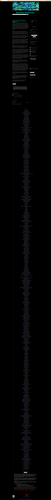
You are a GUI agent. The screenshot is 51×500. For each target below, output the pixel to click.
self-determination (25, 335)
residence (26, 447)
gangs (26, 324)
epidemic (25, 403)
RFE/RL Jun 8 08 (20, 40)
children (25, 271)
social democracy (25, 458)
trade (26, 290)
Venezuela (26, 314)
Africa (25, 126)
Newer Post (13, 102)
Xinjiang (25, 385)
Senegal (25, 313)
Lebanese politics (25, 239)
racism (25, 177)
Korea (26, 185)
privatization (25, 200)
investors (26, 418)
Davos (26, 297)
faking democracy (25, 323)
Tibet (25, 148)
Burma (26, 259)
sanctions (26, 334)
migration (26, 250)
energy (25, 125)
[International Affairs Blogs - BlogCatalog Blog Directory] (34, 56)
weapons (25, 343)
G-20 (25, 356)
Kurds (26, 306)
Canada (25, 111)
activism (25, 268)
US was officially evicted (20, 63)
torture (25, 158)
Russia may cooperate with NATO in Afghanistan (19, 21)
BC (25, 222)
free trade (26, 234)
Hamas (25, 149)
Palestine (25, 112)
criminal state (25, 186)
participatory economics (25, 439)
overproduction (26, 332)
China (26, 128)
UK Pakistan (26, 380)
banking (25, 242)
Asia (25, 191)
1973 (25, 344)
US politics (26, 138)
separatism (26, 201)
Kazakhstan (26, 364)
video (26, 465)
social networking (25, 460)
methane (25, 426)
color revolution (25, 215)
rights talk (26, 451)
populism (25, 285)
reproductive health (26, 253)
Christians (26, 261)
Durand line (26, 298)
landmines (26, 328)
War (25, 205)
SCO (25, 204)
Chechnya (25, 353)
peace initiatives (26, 154)
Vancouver (26, 383)
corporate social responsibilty (25, 173)
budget (25, 269)
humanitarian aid (25, 156)
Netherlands (25, 371)
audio (26, 391)
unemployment (25, 464)
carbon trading (26, 319)
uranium (25, 136)
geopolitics (26, 248)
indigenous (26, 119)
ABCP (26, 345)
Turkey (25, 267)
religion (25, 219)
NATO (25, 134)
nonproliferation (25, 181)
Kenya (26, 365)
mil (25, 429)
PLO (25, 374)
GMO (25, 300)
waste (26, 467)
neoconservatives (25, 432)
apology (25, 390)
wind (26, 469)
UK (25, 159)
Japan (26, 168)
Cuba (26, 296)
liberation (26, 421)
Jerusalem (26, 304)
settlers (25, 455)
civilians (25, 214)
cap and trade (25, 270)
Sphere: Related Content (15, 93)
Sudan (26, 266)
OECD (26, 372)
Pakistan (25, 117)
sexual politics (26, 288)
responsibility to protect (26, 449)
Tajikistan (26, 379)
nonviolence (25, 139)
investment (26, 417)
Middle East (25, 163)
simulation (26, 457)
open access (25, 251)
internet (25, 327)
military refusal (25, 147)
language (25, 419)
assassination (25, 231)
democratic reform (25, 400)
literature (26, 422)
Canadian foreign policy (25, 127)
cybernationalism (25, 398)
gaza (25, 116)
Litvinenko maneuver (26, 309)
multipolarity (25, 157)
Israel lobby (25, 193)
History (25, 225)
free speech (26, 410)
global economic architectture (26, 277)
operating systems (25, 437)
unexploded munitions (26, 342)
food (25, 175)
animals (25, 389)
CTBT (26, 352)
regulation (26, 252)
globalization (25, 130)
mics (26, 428)
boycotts (25, 172)
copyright (25, 167)
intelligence (25, 279)
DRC (25, 202)
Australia (26, 192)
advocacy (25, 241)
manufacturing (26, 423)
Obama (26, 373)
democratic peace (25, 399)
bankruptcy (26, 243)
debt (26, 233)
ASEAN (26, 346)
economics (26, 118)
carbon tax (26, 318)
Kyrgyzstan (26, 307)
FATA (26, 355)
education (25, 174)
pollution (26, 441)
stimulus (25, 461)
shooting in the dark (26, 336)
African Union (25, 347)
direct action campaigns (25, 206)
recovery (25, 445)
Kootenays (26, 366)
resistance (26, 448)
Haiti (26, 224)
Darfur (25, 203)
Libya (26, 308)
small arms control (25, 337)
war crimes (26, 166)
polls (26, 165)
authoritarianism (26, 392)
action (25, 146)
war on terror (25, 120)
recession (25, 155)
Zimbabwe (25, 213)
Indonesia (26, 360)
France (25, 262)
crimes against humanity (25, 196)
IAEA (25, 210)
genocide (25, 247)
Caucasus (25, 223)
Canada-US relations (25, 140)
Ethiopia (25, 238)
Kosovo (25, 305)
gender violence (26, 325)
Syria (26, 211)
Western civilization (26, 384)
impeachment (25, 326)
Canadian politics (25, 129)
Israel (25, 110)
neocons (25, 431)
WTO (25, 229)
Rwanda (25, 240)
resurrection (25, 450)
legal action (25, 420)
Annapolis (26, 257)
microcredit (25, 427)
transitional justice (26, 220)
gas (25, 276)
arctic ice (26, 316)
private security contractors (25, 287)
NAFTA (26, 194)
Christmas (26, 295)
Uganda (25, 382)
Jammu (26, 361)
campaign (25, 135)
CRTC (26, 351)
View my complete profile (27, 496)
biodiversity (25, 244)
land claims (26, 249)
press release (25, 286)
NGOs (26, 195)
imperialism (26, 278)
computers (26, 395)
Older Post (27, 102)
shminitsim (26, 456)
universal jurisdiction (26, 221)
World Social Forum (25, 315)
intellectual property (26, 187)
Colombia (25, 354)
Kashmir (25, 363)
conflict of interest (26, 232)
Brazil (26, 258)
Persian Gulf (25, 375)
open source (25, 436)
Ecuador (25, 299)
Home (20, 102)
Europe (25, 150)
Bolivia (25, 182)
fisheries (25, 408)
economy (25, 115)
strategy (25, 289)
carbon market (26, 317)
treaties (25, 291)
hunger (25, 413)
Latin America (25, 144)
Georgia (25, 137)
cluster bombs (25, 272)
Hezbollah (25, 183)
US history (26, 381)
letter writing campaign (25, 280)
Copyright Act (19, 481)
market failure (26, 281)
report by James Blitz (18, 31)
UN (25, 164)
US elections (25, 212)
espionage (26, 404)
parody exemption (25, 438)
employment (26, 402)
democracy (26, 145)
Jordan (25, 362)
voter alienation (26, 466)
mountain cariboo (25, 430)
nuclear (25, 121)
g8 (25, 411)
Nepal (26, 370)
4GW (25, 178)
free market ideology (26, 409)
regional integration (26, 446)
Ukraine (25, 184)
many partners (25, 176)
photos (25, 440)
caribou (25, 394)
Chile (26, 260)
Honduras (26, 357)
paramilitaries (25, 333)
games (26, 412)
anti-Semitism (25, 230)
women (25, 153)
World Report (26, 3)
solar (26, 338)
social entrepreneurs (26, 459)
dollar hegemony (26, 401)
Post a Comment (14, 101)
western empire (26, 468)
